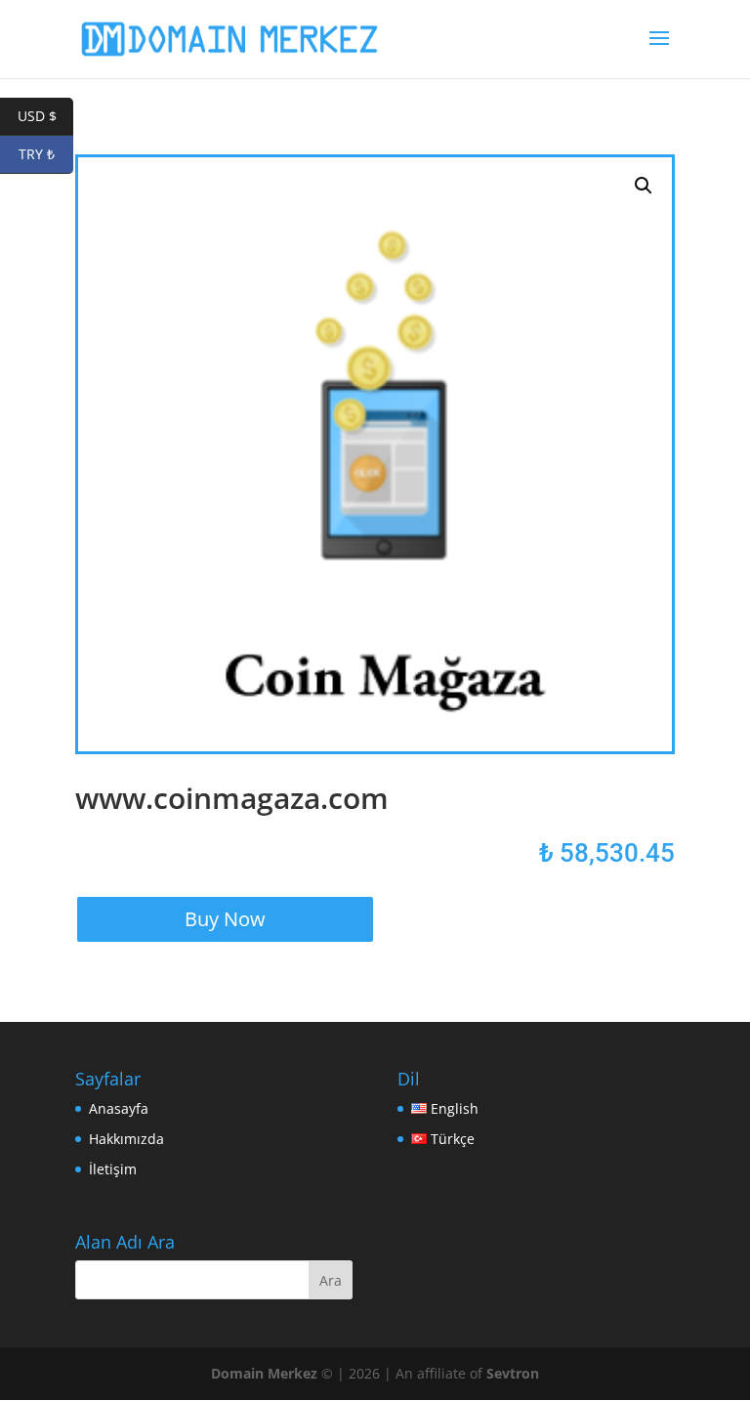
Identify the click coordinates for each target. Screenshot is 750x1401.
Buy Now (225, 919)
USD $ (45, 115)
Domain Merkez (264, 1373)
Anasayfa (118, 1108)
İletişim (113, 1169)
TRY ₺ (46, 154)
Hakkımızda (126, 1138)
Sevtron (512, 1373)
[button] (643, 185)
